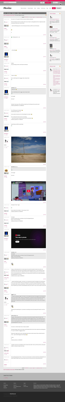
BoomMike (56, 28)
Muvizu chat (52, 66)
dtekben (5, 364)
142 (6, 85)
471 (6, 262)
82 (6, 354)
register (34, 17)
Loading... (6, 377)
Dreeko (5, 28)
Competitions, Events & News (10, 15)
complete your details (39, 17)
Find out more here (45, 0)
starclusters (58, 89)
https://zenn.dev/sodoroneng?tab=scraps (56, 71)
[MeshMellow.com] (13, 393)
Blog (47, 8)
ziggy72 (5, 46)
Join (48, 2)
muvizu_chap (6, 277)
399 (6, 177)
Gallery (38, 8)
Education (5, 387)
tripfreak (5, 83)
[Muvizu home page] (7, 8)
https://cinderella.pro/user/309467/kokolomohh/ (56, 84)
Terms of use (26, 386)
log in (31, 17)
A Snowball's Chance (53, 30)
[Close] (49, 0)
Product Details (30, 8)
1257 (6, 29)
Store (35, 8)
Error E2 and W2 (52, 20)
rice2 (55, 57)
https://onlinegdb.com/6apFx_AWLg (56, 82)
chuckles (5, 71)
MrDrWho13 (6, 59)
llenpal (56, 37)
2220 (6, 60)
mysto (5, 261)
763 (6, 147)
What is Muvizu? (23, 8)
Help (50, 8)
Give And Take (52, 38)
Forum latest (53, 13)
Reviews (15, 387)
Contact (5, 386)
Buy (53, 8)
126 (6, 226)
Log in (42, 2)
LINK (20, 111)
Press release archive (17, 386)
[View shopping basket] (60, 4)
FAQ (21, 13)
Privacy (25, 385)
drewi (55, 48)
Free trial (58, 8)
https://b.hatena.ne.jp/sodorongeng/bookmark (56, 76)
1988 (6, 47)
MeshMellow (6, 385)
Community (43, 8)
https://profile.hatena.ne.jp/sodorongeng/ (56, 73)
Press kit (15, 385)
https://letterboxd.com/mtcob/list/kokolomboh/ (56, 79)
